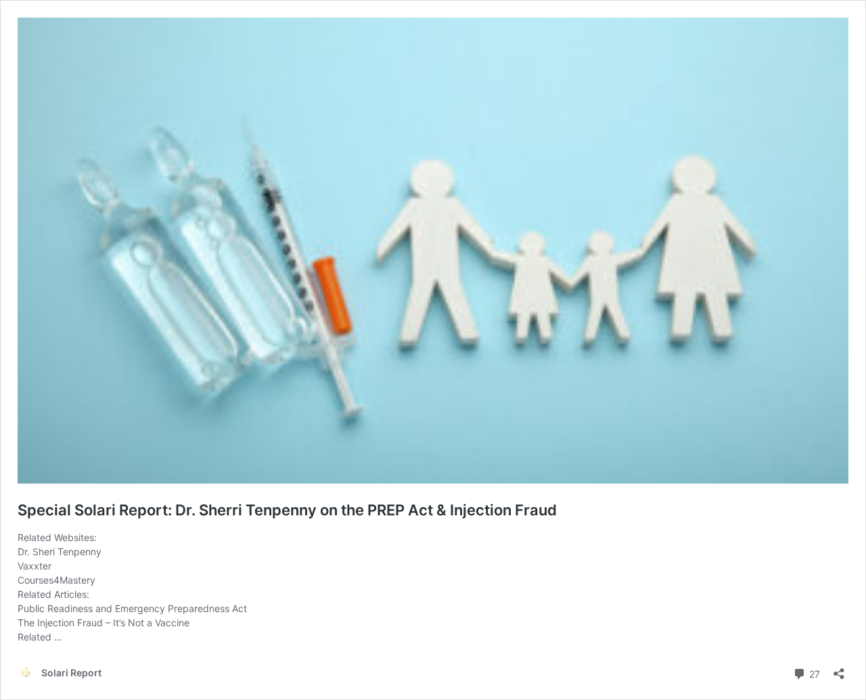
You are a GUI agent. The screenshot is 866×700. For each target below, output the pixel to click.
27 (813, 673)
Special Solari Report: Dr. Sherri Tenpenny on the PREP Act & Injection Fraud (287, 510)
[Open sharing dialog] (838, 669)
